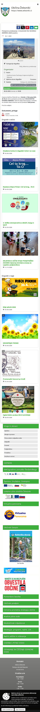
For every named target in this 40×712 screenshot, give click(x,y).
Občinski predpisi (11, 603)
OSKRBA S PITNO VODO (14, 643)
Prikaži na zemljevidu (18, 85)
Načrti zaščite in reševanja (15, 636)
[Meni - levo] (2, 4)
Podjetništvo (8, 449)
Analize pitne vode (12, 616)
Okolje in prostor (9, 434)
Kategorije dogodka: (13, 64)
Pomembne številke (12, 596)
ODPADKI (8, 463)
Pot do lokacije (31, 85)
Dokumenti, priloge (9, 111)
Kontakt (20, 661)
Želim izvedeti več (7, 709)
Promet (6, 445)
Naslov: (8, 82)
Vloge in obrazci (11, 426)
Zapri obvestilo (20, 709)
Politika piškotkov (23, 706)
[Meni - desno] (38, 4)
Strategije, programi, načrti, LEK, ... (19, 629)
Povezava (33, 79)
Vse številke (20, 563)
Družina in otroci (9, 456)
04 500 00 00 (20, 669)
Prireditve (7, 453)
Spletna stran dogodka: (14, 79)
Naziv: (8, 72)
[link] (18, 27)
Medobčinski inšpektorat (14, 623)
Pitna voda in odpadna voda (13, 438)
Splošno (6, 431)
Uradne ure (20, 673)
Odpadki (7, 442)
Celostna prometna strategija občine (19, 610)
